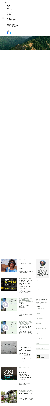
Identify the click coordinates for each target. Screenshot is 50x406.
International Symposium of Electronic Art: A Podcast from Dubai (25, 375)
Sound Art (28, 323)
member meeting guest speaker (24, 260)
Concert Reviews (39, 316)
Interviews (38, 326)
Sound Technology (24, 301)
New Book (42, 355)
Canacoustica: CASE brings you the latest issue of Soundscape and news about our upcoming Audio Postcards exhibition (25, 351)
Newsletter (38, 333)
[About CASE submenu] (11, 9)
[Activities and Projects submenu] (15, 19)
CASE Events (28, 278)
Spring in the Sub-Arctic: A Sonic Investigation (41, 291)
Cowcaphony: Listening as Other (41, 302)
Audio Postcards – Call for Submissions (25, 394)
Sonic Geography (22, 323)
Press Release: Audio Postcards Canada (25, 327)
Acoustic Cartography (23, 298)
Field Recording (29, 259)
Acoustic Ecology (22, 259)
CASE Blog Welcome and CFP (40, 288)
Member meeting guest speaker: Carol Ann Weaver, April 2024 (25, 264)
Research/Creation (28, 322)
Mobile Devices (26, 300)
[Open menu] (3, 18)
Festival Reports (39, 321)
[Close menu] (6, 2)
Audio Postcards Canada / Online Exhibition (24, 305)
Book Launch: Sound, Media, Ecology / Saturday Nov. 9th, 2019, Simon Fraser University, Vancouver (25, 283)
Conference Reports (26, 368)
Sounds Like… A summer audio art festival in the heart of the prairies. (41, 299)
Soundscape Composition (23, 324)
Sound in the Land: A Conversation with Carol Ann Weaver (42, 295)
